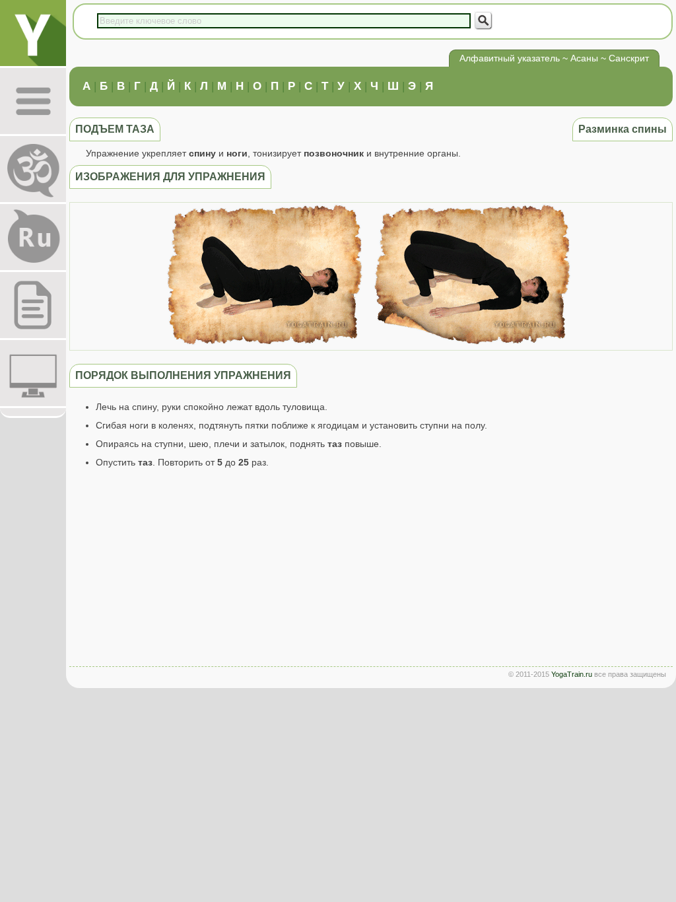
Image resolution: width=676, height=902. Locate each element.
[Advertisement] (371, 570)
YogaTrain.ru (571, 674)
